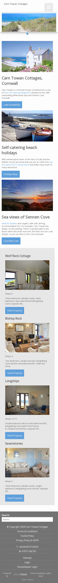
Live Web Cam (11, 240)
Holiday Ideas (11, 174)
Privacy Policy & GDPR (27, 540)
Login (27, 562)
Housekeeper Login (27, 566)
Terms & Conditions (27, 531)
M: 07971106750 (27, 551)
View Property (14, 310)
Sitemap (27, 557)
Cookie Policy (27, 535)
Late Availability (12, 104)
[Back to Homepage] (16, 4)
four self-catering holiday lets (17, 92)
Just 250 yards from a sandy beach (27, 163)
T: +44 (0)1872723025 (27, 546)
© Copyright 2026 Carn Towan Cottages (27, 526)
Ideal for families (9, 223)
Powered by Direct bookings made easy (27, 574)
